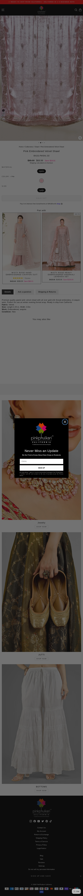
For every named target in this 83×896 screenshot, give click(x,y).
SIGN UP (41, 468)
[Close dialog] (65, 422)
